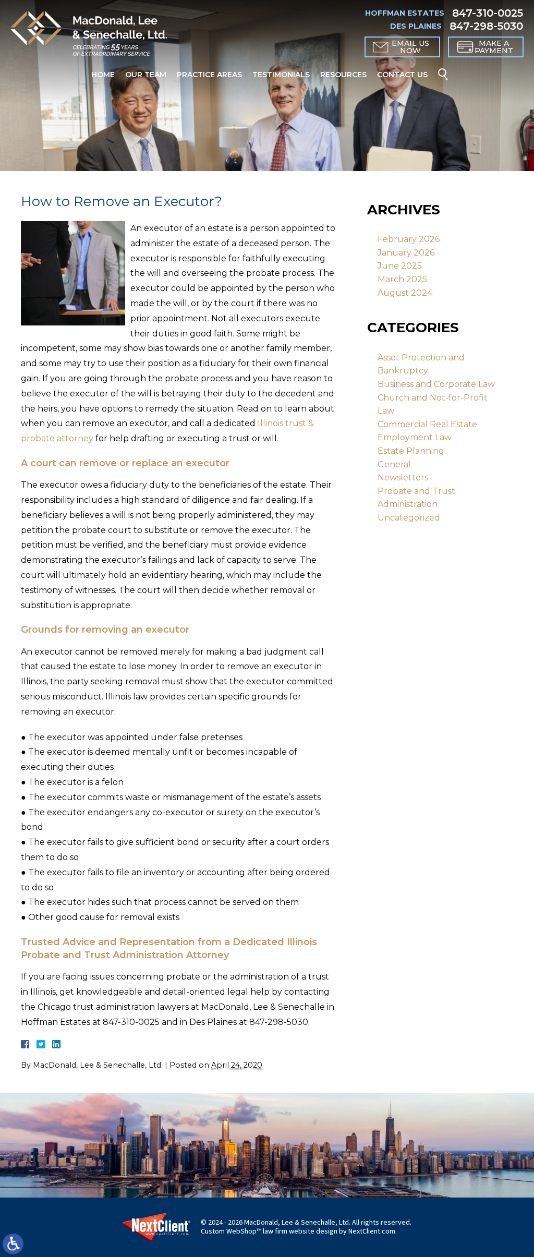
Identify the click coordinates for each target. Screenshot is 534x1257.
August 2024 (405, 293)
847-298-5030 (486, 26)
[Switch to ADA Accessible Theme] (13, 1244)
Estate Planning (411, 451)
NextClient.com (371, 1231)
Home (103, 74)
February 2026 (409, 239)
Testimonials (281, 74)
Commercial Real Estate (427, 424)
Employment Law (415, 437)
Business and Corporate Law (436, 384)
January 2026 (406, 253)
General (394, 464)
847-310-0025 (487, 13)
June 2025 (400, 266)
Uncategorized (409, 518)
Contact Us (402, 74)
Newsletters (403, 477)
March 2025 (402, 279)
